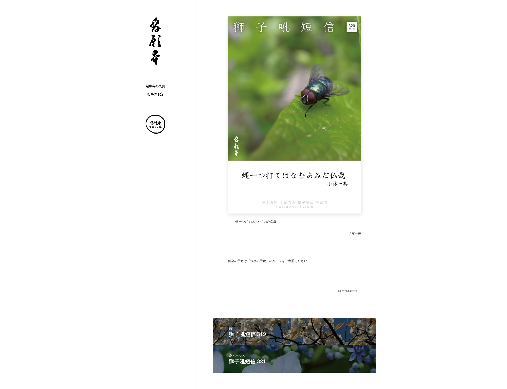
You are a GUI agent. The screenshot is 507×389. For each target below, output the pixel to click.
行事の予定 (155, 94)
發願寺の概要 (155, 86)
